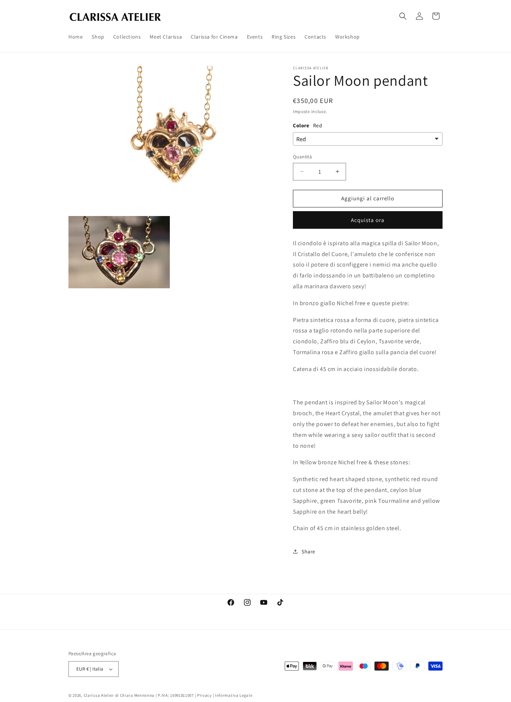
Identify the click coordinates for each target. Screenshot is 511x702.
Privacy (204, 695)
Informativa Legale (234, 695)
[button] (403, 16)
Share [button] (308, 551)
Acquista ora (368, 220)
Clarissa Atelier (99, 695)
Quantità (302, 157)
